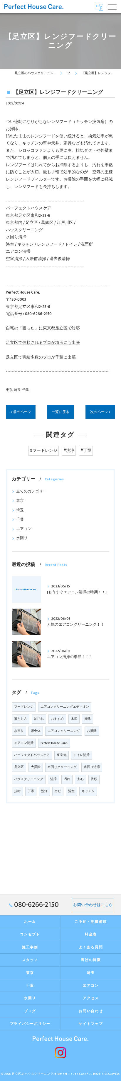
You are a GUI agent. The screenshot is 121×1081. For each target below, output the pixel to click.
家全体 (36, 731)
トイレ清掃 (81, 755)
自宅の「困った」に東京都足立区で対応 (43, 328)
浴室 (71, 791)
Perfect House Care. (54, 743)
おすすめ (57, 719)
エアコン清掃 (23, 743)
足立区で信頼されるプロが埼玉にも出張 (43, 342)
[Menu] (112, 6)
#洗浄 (68, 450)
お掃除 (92, 731)
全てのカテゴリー (31, 491)
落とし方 (20, 719)
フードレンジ (23, 706)
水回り (22, 538)
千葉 (25, 390)
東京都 (61, 755)
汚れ (67, 779)
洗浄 (44, 791)
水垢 (74, 719)
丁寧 (31, 791)
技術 (17, 791)
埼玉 (17, 390)
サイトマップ (91, 1024)
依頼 (94, 779)
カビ (58, 791)
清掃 (53, 779)
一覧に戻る (60, 412)
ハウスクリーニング (28, 779)
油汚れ (39, 719)
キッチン (88, 791)
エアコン (23, 529)
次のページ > (100, 412)
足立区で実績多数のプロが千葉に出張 (41, 357)
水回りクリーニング (62, 767)
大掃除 (36, 767)
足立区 (19, 767)
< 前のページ (21, 412)
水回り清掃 (92, 767)
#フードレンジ (43, 450)
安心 (80, 779)
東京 (9, 390)
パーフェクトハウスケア (32, 755)
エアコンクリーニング (64, 731)
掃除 (87, 719)
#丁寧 (85, 450)
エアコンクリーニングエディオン (65, 706)
